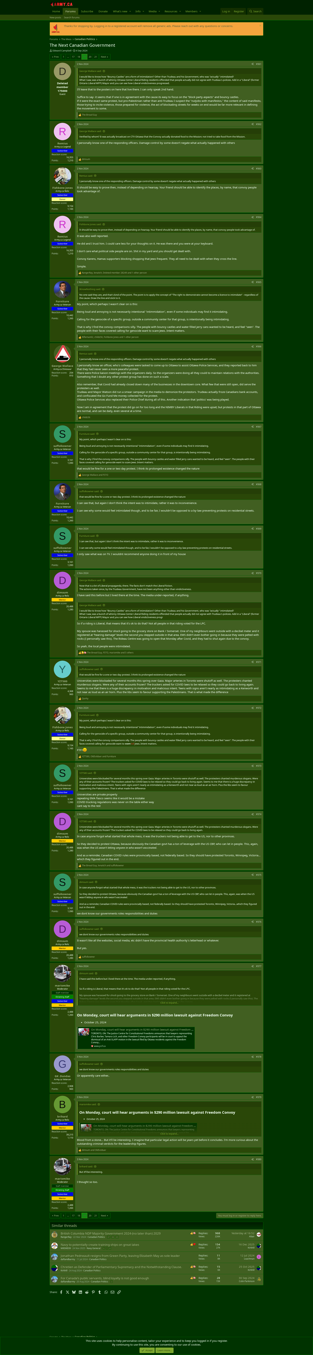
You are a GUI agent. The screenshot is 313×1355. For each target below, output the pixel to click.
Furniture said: (87, 433)
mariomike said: (87, 1104)
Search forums (72, 17)
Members (191, 11)
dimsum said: (86, 882)
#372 (258, 707)
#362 (258, 124)
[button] (130, 11)
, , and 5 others (110, 652)
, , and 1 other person (114, 272)
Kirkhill (251, 1247)
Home (56, 11)
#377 (258, 966)
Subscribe (87, 11)
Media (152, 11)
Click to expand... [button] (169, 1002)
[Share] (252, 64)
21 (95, 56)
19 (84, 56)
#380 (258, 1159)
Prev (56, 56)
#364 (258, 217)
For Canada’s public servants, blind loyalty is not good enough (105, 1278)
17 (73, 56)
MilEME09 (66, 1248)
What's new (120, 11)
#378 (258, 1056)
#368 (258, 484)
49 (117, 1237)
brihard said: (86, 1166)
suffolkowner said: (89, 491)
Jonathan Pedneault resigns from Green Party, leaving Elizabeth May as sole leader (120, 1256)
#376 (258, 921)
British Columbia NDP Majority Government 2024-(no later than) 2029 (111, 1233)
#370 (258, 573)
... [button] (68, 56)
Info (138, 11)
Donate (103, 11)
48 (113, 1237)
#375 (258, 874)
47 (109, 1237)
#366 (258, 346)
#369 (258, 528)
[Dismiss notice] (259, 26)
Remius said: (86, 175)
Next (103, 56)
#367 (258, 426)
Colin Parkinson (246, 1281)
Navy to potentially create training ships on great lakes (100, 1245)
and (95, 475)
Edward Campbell (62, 50)
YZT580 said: (85, 773)
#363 (258, 168)
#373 (258, 765)
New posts (55, 17)
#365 (258, 282)
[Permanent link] (234, 1015)
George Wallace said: (90, 71)
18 (79, 56)
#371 (258, 662)
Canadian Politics (96, 1237)
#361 (258, 64)
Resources (171, 11)
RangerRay (66, 1237)
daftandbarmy (68, 1259)
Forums (70, 11)
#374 (258, 814)
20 (90, 56)
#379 (258, 1097)
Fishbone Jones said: (90, 224)
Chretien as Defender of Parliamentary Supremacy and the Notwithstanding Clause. (121, 1267)
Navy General (94, 1248)
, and (99, 756)
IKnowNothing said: (90, 289)
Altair (251, 1236)
